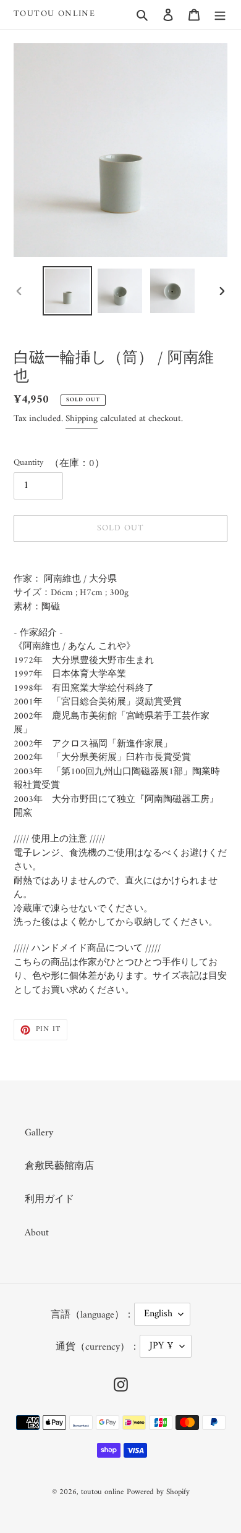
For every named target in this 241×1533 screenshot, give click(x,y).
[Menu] (220, 14)
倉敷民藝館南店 (59, 1166)
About (37, 1233)
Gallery (39, 1133)
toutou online (54, 14)
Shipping (82, 419)
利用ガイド (49, 1199)
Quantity (28, 462)
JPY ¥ (162, 1346)
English (158, 1313)
